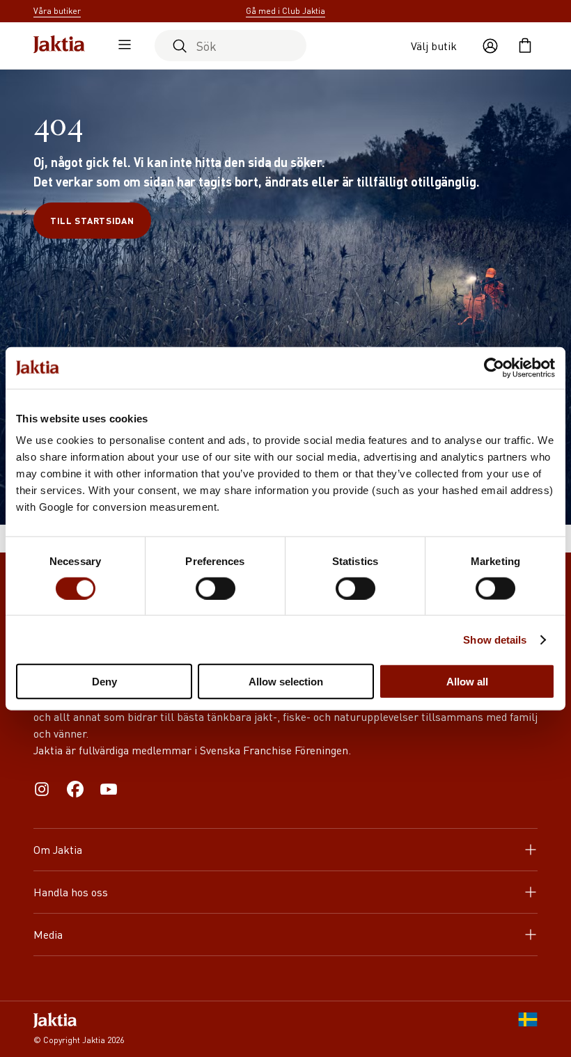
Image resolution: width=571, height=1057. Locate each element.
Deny (104, 682)
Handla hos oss (70, 891)
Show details (494, 639)
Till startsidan (92, 220)
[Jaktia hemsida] (59, 45)
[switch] (215, 588)
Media (48, 934)
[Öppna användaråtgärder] (490, 46)
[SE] (528, 1029)
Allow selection (286, 682)
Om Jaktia (57, 849)
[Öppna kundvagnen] (525, 46)
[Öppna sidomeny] (121, 46)
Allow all (467, 682)
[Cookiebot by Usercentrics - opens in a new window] (494, 367)
